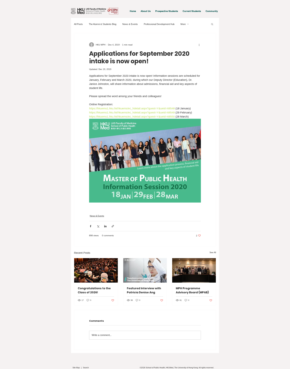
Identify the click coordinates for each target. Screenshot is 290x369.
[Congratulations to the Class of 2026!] (96, 270)
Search (86, 368)
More (183, 24)
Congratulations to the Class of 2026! (94, 290)
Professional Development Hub (159, 24)
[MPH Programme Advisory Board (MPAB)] (194, 270)
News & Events (130, 24)
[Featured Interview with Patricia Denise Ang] (145, 270)
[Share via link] (112, 226)
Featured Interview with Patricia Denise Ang (144, 290)
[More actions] (199, 45)
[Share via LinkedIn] (105, 226)
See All (212, 252)
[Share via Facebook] (90, 226)
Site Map (76, 368)
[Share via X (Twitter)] (98, 226)
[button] (145, 11)
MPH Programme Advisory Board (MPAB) (192, 290)
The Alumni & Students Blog (102, 24)
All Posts (78, 24)
